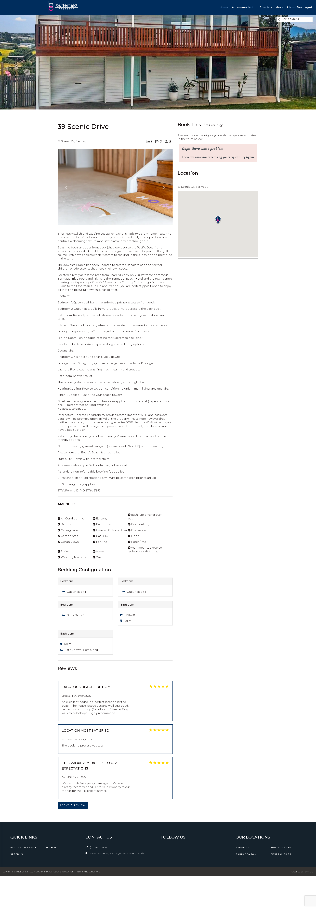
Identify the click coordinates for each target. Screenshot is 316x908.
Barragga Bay (246, 802)
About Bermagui (299, 7)
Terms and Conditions (88, 819)
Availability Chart (24, 795)
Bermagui (242, 795)
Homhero (308, 819)
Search (50, 795)
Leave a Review (73, 753)
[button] (66, 162)
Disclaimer (68, 819)
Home (224, 7)
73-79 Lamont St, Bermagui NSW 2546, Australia (116, 801)
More (279, 7)
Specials (266, 7)
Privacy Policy (51, 819)
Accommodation (244, 7)
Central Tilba (281, 802)
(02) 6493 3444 (98, 795)
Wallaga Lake (281, 795)
